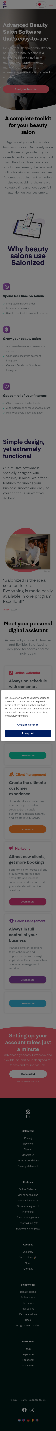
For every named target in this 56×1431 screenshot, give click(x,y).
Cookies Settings (28, 724)
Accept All (28, 733)
